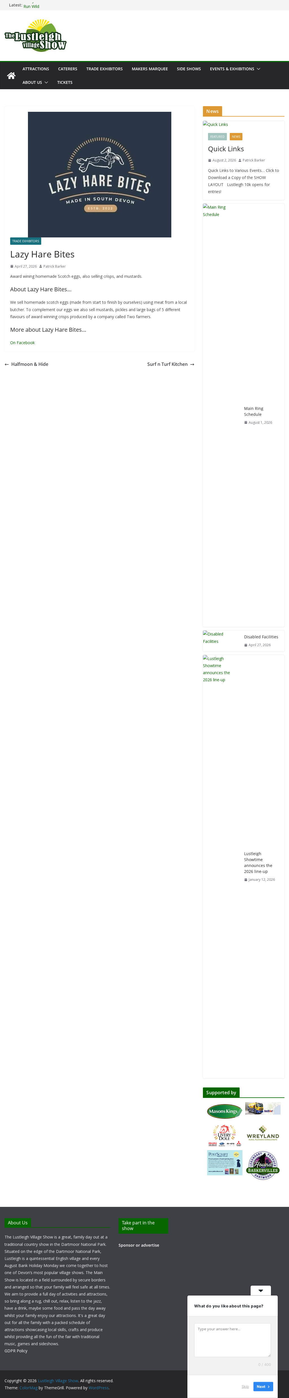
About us (32, 82)
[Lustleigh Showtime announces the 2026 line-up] (221, 866)
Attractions (36, 68)
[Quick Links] (243, 124)
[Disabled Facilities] (221, 641)
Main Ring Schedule (253, 411)
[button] (257, 69)
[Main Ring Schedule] (221, 415)
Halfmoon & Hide (29, 364)
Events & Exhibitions (232, 68)
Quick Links (226, 148)
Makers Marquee (150, 68)
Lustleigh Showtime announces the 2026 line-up (258, 862)
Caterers (67, 68)
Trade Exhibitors (104, 68)
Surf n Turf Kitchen (167, 364)
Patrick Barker (54, 266)
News (236, 137)
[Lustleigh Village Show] (11, 75)
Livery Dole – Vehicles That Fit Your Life (59, 5)
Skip (245, 1386)
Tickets (65, 82)
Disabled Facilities (261, 636)
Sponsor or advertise (139, 1245)
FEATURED (217, 137)
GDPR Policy (16, 1350)
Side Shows (189, 68)
